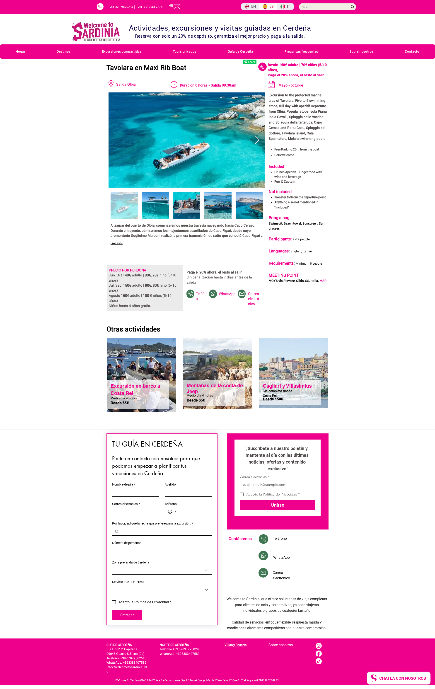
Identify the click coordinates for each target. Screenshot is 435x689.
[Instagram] (319, 646)
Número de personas (126, 543)
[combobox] (162, 570)
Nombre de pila (123, 484)
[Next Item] (257, 140)
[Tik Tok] (319, 661)
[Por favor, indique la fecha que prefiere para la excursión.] (116, 531)
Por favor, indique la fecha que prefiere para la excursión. (152, 523)
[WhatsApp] (213, 294)
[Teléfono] (190, 294)
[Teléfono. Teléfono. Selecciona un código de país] (171, 512)
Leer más (117, 243)
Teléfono (171, 504)
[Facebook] (319, 653)
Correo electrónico (126, 504)
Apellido (170, 484)
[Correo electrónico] (242, 294)
